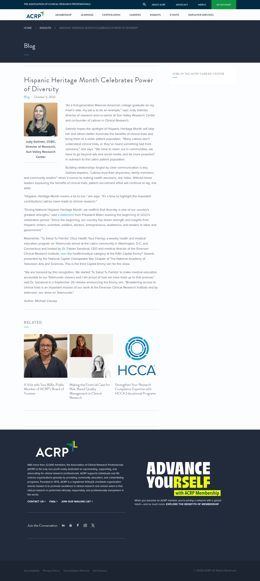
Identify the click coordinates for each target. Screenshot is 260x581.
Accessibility (31, 571)
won (64, 254)
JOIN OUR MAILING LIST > (77, 501)
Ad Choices (100, 571)
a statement (66, 215)
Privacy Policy (51, 571)
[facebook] (77, 525)
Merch (202, 4)
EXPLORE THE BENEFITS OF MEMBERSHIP (192, 504)
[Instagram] (85, 525)
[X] (93, 525)
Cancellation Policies (76, 571)
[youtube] (70, 525)
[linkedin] (63, 525)
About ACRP (158, 4)
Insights (45, 28)
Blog (27, 96)
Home (28, 28)
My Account (223, 4)
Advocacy (182, 4)
